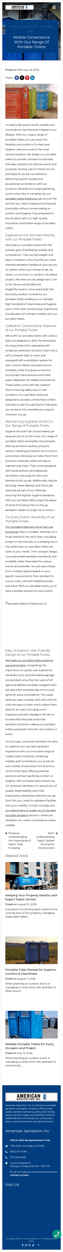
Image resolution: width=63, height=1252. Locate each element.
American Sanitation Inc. (30, 1239)
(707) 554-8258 (18, 1157)
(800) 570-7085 (18, 1151)
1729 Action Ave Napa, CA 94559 (27, 1146)
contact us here (19, 1175)
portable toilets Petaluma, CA (23, 198)
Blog (31, 1241)
